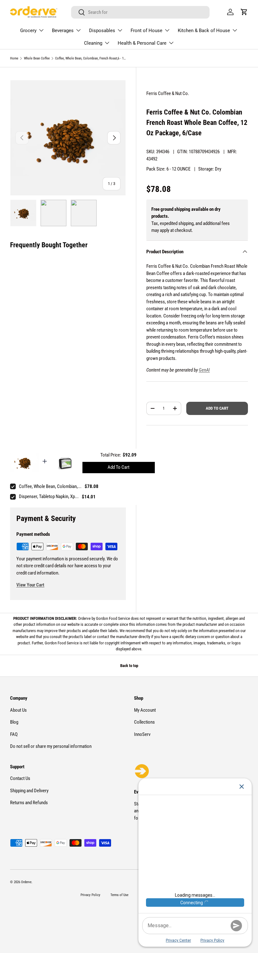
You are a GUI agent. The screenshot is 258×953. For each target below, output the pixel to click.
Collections (144, 722)
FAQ (14, 734)
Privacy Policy (90, 895)
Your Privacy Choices (228, 929)
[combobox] (140, 12)
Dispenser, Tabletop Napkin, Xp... (49, 496)
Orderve (26, 882)
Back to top (129, 665)
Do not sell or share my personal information (51, 746)
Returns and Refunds (29, 802)
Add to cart (217, 408)
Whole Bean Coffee (37, 58)
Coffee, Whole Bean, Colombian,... (50, 486)
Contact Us (20, 778)
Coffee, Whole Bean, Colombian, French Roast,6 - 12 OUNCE (90, 58)
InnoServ (142, 734)
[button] (244, 12)
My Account (145, 710)
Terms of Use (119, 895)
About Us (18, 710)
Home (14, 58)
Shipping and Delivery (29, 790)
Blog (14, 722)
